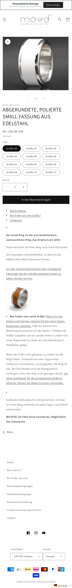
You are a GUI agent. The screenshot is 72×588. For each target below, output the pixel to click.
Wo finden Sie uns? (17, 478)
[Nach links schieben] (28, 98)
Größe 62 (11, 164)
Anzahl (6, 180)
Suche (10, 462)
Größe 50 (11, 148)
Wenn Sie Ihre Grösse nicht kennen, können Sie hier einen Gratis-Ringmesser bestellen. (35, 321)
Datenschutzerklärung (19, 502)
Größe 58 (31, 156)
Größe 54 (51, 148)
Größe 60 (51, 156)
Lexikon (11, 517)
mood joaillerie (30, 581)
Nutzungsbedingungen (20, 486)
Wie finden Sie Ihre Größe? (25, 215)
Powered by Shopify (47, 581)
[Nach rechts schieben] (44, 98)
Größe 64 (31, 164)
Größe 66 (51, 164)
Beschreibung (18, 210)
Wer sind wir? (14, 470)
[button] (4, 19)
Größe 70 (31, 172)
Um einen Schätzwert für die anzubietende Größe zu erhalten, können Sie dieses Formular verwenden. (37, 378)
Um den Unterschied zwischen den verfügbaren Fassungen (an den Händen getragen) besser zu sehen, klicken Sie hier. (33, 273)
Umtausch (16, 220)
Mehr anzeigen (53, 5)
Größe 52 (31, 148)
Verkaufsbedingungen (19, 494)
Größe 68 (11, 172)
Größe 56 (11, 156)
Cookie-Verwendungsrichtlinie (24, 510)
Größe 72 (51, 172)
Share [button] (10, 432)
